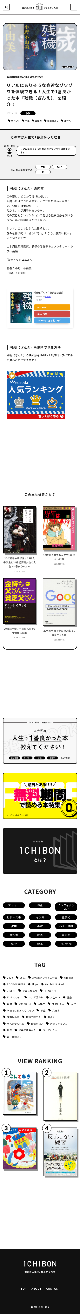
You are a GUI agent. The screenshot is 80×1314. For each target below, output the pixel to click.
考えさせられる (15, 1023)
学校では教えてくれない (20, 1010)
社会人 (67, 120)
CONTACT (53, 1288)
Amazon (42, 307)
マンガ (40, 917)
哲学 (14, 926)
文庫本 (38, 120)
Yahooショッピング (49, 320)
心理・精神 (66, 926)
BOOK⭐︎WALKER (16, 984)
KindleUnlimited (54, 984)
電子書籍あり (14, 1036)
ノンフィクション (66, 906)
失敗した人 (58, 1004)
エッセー (14, 905)
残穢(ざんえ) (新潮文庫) (48, 293)
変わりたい (25, 1004)
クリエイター (51, 990)
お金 (40, 905)
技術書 (14, 935)
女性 (73, 1004)
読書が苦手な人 (27, 1030)
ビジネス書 (14, 917)
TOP (24, 1288)
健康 (69, 997)
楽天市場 (42, 314)
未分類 (66, 935)
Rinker (48, 296)
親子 (9, 1030)
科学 (14, 944)
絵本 (40, 944)
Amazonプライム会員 (44, 977)
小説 (27, 113)
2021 (23, 977)
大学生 (41, 1004)
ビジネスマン (14, 997)
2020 (10, 977)
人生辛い (55, 997)
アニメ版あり (30, 990)
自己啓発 (66, 944)
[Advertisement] (36, 456)
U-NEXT (15, 120)
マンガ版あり (36, 997)
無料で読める (33, 1017)
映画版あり (53, 120)
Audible (68, 977)
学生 (27, 120)
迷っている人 (50, 1030)
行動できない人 (58, 1023)
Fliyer (35, 984)
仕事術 (66, 917)
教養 (40, 935)
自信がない (37, 1023)
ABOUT (36, 1288)
